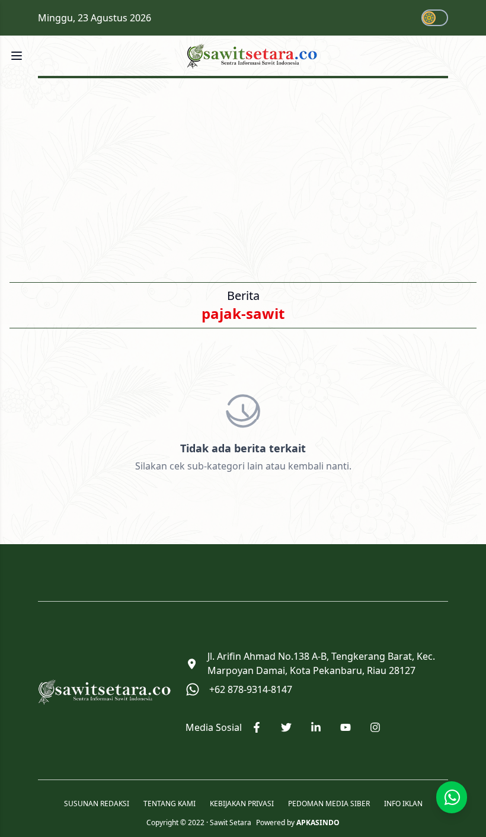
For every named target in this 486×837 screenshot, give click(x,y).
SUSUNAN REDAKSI (96, 804)
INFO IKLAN (403, 804)
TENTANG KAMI (169, 804)
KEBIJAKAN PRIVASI (242, 804)
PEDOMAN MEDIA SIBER (329, 804)
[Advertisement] (243, 177)
